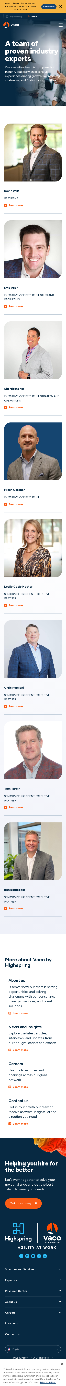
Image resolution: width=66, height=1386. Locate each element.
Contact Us (12, 1334)
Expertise (11, 1280)
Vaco (34, 16)
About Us (11, 1301)
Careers (10, 1312)
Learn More (48, 6)
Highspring (16, 16)
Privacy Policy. (48, 1382)
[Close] (62, 1364)
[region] (33, 1372)
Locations (11, 1323)
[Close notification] (61, 6)
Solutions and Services (19, 1269)
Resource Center (16, 1291)
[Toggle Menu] (61, 25)
